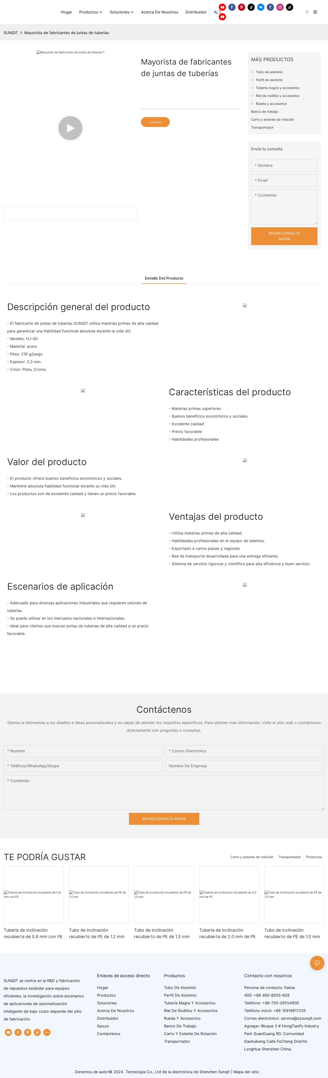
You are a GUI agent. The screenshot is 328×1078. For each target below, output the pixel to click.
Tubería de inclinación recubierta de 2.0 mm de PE (227, 933)
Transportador (290, 857)
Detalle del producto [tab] (164, 278)
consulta (155, 122)
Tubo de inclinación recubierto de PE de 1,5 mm (162, 933)
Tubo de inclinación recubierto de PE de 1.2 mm (97, 933)
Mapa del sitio (246, 1071)
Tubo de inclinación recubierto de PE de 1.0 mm (292, 933)
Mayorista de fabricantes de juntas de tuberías (66, 32)
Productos (314, 857)
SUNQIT (11, 32)
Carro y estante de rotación (252, 857)
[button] (220, 12)
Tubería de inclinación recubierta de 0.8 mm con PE (33, 933)
